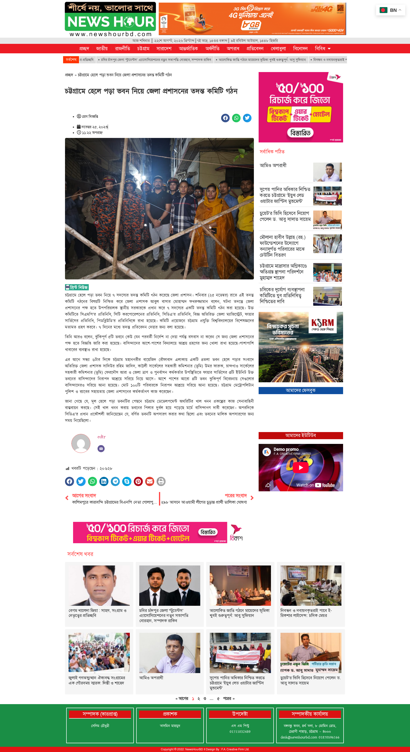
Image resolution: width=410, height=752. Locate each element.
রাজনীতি (122, 49)
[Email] (101, 448)
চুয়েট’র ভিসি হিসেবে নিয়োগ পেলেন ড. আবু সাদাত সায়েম (285, 216)
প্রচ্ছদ (84, 49)
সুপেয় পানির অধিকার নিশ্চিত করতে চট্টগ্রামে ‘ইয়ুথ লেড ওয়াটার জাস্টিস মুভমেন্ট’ (285, 195)
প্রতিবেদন (255, 49)
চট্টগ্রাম (143, 49)
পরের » (229, 698)
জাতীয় (102, 49)
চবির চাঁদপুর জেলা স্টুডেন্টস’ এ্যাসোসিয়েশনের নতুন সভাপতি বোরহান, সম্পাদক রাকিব (126, 59)
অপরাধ (233, 49)
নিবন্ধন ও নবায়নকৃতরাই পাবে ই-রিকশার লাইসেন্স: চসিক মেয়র (323, 59)
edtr (102, 436)
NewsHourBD (194, 749)
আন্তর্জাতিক (188, 49)
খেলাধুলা (278, 49)
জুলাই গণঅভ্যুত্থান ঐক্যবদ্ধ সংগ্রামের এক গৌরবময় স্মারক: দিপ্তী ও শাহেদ (97, 680)
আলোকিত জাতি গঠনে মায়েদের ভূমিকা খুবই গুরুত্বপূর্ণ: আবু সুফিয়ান (232, 59)
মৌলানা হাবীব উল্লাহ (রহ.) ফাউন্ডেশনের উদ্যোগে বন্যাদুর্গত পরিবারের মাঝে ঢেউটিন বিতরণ (283, 246)
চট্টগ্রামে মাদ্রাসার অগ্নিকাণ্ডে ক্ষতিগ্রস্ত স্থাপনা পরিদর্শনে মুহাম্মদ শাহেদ (283, 272)
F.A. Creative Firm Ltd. (235, 749)
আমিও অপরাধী (273, 165)
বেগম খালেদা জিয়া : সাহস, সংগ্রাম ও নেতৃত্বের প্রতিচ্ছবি (97, 613)
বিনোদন (300, 49)
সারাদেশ (164, 49)
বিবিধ (320, 49)
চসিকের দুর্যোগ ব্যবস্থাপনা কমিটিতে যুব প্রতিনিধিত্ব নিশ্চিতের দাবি (282, 296)
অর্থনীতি (212, 49)
